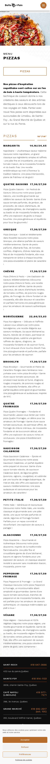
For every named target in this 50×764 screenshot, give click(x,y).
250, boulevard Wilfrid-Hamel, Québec (22, 718)
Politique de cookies (23, 760)
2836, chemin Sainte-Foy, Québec (20, 685)
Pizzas (25, 71)
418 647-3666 (38, 664)
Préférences (25, 754)
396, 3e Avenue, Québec (15, 701)
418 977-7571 (41, 693)
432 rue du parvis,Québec (16, 671)
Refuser (25, 747)
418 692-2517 (39, 708)
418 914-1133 (39, 678)
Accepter (25, 740)
